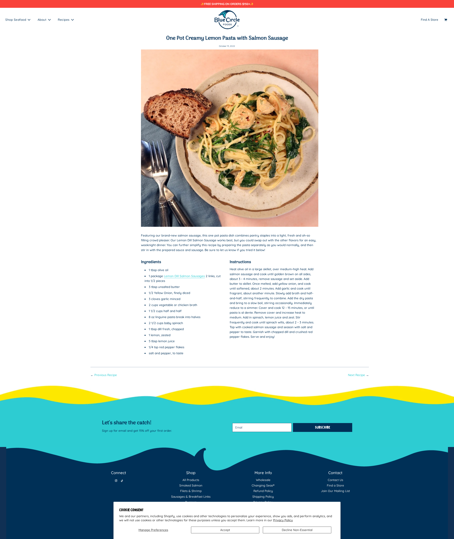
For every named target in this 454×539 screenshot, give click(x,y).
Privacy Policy (283, 520)
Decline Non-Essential (297, 530)
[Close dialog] (292, 228)
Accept (225, 530)
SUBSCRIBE (261, 288)
